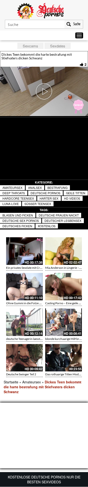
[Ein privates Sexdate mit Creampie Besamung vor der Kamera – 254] (24, 251)
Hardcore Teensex (18, 198)
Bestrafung (57, 187)
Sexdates (57, 45)
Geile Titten (75, 193)
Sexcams (30, 45)
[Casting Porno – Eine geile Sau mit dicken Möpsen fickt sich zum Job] (63, 287)
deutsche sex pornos (20, 220)
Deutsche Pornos (45, 193)
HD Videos (72, 198)
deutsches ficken (17, 226)
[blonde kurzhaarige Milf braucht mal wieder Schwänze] (63, 322)
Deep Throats (13, 193)
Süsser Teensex (37, 204)
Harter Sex (49, 198)
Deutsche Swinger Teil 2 (21, 374)
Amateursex (12, 187)
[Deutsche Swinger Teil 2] (24, 358)
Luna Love (10, 204)
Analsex (35, 187)
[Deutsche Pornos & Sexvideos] (44, 10)
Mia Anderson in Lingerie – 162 (65, 268)
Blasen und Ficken (17, 215)
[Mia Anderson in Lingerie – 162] (63, 251)
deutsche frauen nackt (59, 215)
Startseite (11, 381)
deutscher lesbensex (62, 220)
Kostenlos (46, 226)
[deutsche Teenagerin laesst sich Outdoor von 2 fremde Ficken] (24, 322)
